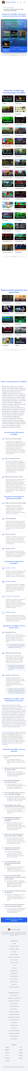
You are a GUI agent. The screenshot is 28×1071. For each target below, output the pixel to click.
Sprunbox (14, 984)
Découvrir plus (14, 1003)
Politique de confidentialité (14, 998)
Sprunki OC (14, 1028)
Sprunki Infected (14, 954)
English (7, 1047)
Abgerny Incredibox (14, 1011)
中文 (21, 1047)
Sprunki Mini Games (6, 732)
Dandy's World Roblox (14, 1030)
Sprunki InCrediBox (14, 946)
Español (21, 1055)
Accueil (4, 7)
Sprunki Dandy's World (14, 1017)
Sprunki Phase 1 (14, 1025)
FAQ (14, 965)
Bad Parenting (14, 981)
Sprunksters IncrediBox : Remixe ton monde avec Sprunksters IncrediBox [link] (13, 10)
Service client (14, 995)
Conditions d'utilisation (14, 1001)
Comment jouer (14, 962)
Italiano (21, 1058)
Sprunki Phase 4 (14, 970)
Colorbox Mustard (14, 1006)
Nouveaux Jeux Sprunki (14, 957)
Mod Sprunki (14, 973)
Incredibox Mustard (14, 1020)
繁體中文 (7, 1050)
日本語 (20, 1050)
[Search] (17, 2)
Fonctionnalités (14, 960)
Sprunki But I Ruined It (14, 1033)
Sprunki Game (10, 7)
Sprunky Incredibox (14, 987)
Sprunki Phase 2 (14, 976)
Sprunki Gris (14, 1009)
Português (7, 1058)
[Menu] (24, 2)
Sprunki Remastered (14, 1014)
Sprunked (14, 951)
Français (21, 1052)
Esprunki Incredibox (14, 949)
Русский (7, 1061)
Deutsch (7, 1052)
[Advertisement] (14, 70)
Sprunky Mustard (14, 1036)
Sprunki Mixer (14, 1039)
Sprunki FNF (14, 1022)
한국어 (7, 1055)
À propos (14, 968)
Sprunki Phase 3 (14, 979)
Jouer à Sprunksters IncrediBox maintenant (14, 919)
